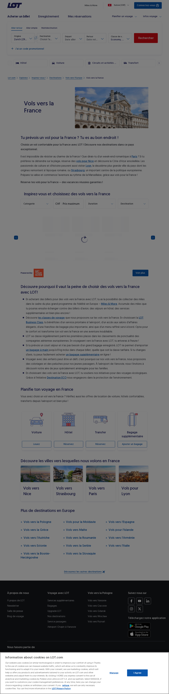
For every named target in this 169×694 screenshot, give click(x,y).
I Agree (137, 673)
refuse (65, 685)
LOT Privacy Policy (61, 688)
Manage (114, 673)
